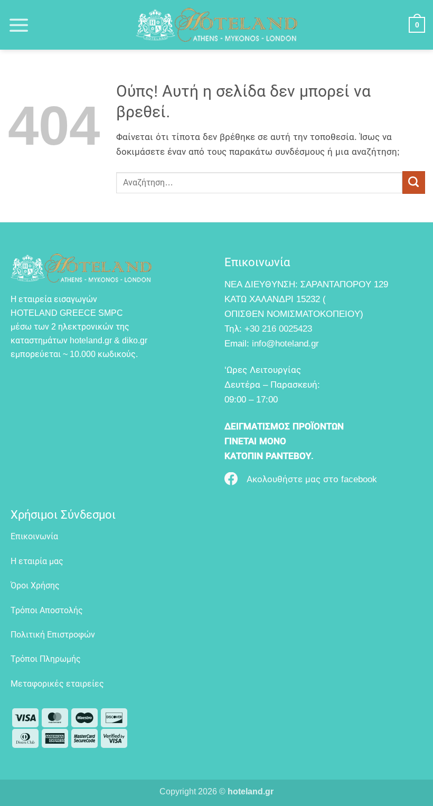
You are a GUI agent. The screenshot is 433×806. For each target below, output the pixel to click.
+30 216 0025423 (278, 328)
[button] (19, 24)
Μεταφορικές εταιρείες (57, 683)
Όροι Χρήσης (35, 585)
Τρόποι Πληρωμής (46, 658)
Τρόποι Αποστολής (47, 610)
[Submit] (413, 182)
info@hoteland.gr (285, 343)
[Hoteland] (216, 25)
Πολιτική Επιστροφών (53, 634)
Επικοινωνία (34, 536)
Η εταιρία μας (37, 561)
